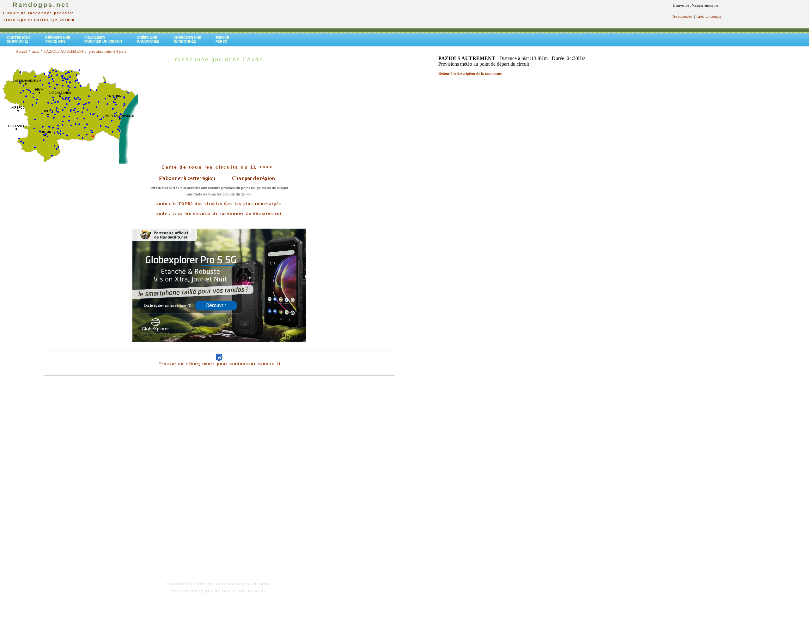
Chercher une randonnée (187, 39)
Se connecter (682, 16)
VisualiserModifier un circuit (103, 39)
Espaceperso (222, 39)
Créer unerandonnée (148, 39)
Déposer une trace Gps (57, 39)
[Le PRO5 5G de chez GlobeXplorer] (219, 346)
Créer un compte (708, 16)
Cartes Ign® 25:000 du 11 (19, 39)
